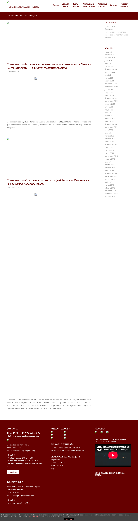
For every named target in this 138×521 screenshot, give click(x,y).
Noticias (108, 37)
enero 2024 (109, 81)
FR (64, 462)
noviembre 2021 (111, 127)
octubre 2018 (110, 159)
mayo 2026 (109, 52)
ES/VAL (72, 448)
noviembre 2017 (111, 176)
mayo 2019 (109, 147)
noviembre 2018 (111, 156)
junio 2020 (109, 130)
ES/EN (59, 462)
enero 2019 (109, 153)
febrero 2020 (110, 138)
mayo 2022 (109, 110)
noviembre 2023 (111, 86)
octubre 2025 (110, 57)
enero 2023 (109, 95)
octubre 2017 (110, 179)
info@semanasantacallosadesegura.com (24, 436)
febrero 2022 (110, 118)
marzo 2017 (109, 185)
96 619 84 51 (16, 492)
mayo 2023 (109, 92)
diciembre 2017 (111, 173)
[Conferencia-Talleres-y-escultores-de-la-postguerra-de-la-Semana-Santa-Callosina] (49, 41)
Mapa (53, 468)
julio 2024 (108, 75)
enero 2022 (109, 121)
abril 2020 (108, 133)
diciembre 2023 (111, 84)
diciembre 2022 (111, 98)
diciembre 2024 (111, 69)
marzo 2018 (109, 164)
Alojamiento (55, 459)
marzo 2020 (109, 136)
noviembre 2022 (111, 101)
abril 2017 (108, 182)
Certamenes (110, 26)
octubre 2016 (110, 196)
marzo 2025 (109, 66)
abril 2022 (108, 112)
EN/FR (78, 448)
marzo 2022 (109, 115)
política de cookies (34, 516)
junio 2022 (109, 107)
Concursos (109, 29)
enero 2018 (109, 170)
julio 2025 (108, 60)
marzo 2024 (109, 78)
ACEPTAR (69, 519)
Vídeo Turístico (57, 465)
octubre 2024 (110, 72)
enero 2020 (109, 141)
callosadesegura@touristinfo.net (20, 495)
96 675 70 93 (33, 432)
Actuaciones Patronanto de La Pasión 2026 (68, 451)
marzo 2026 (109, 55)
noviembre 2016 (111, 193)
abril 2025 (108, 63)
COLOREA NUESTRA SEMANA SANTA (110, 474)
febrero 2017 (110, 188)
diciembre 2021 (111, 124)
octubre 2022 (110, 104)
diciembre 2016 (111, 190)
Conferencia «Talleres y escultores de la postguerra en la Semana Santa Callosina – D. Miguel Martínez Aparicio (49, 66)
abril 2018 (108, 162)
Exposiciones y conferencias (116, 35)
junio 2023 (109, 89)
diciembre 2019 (111, 144)
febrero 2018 (110, 167)
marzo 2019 (109, 150)
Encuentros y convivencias (115, 32)
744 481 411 (17, 432)
